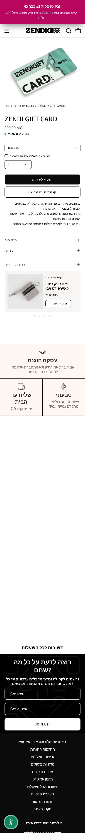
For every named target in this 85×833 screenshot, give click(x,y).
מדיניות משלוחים (43, 757)
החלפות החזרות (15, 264)
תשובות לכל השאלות (42, 787)
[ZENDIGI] (43, 30)
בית (7, 106)
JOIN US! (42, 724)
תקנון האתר (42, 809)
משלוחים (11, 240)
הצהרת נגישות (42, 802)
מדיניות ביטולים (42, 764)
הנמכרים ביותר (24, 106)
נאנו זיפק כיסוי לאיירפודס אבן (57, 286)
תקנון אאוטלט (42, 779)
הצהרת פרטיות (42, 794)
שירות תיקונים (42, 772)
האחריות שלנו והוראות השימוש (42, 742)
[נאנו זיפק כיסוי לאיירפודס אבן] (25, 291)
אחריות (9, 250)
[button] (68, 31)
